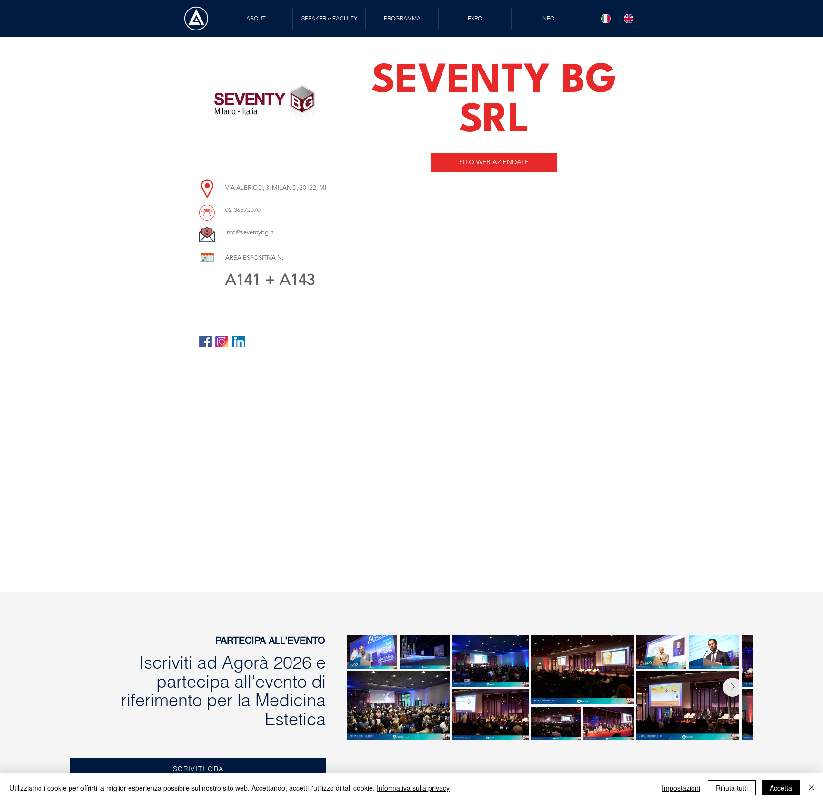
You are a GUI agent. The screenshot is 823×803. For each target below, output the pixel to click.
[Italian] (606, 18)
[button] (329, 18)
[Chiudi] (811, 787)
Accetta (781, 788)
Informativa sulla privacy (413, 788)
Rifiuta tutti (732, 788)
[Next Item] (732, 687)
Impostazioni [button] (681, 788)
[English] (628, 18)
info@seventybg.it (249, 232)
